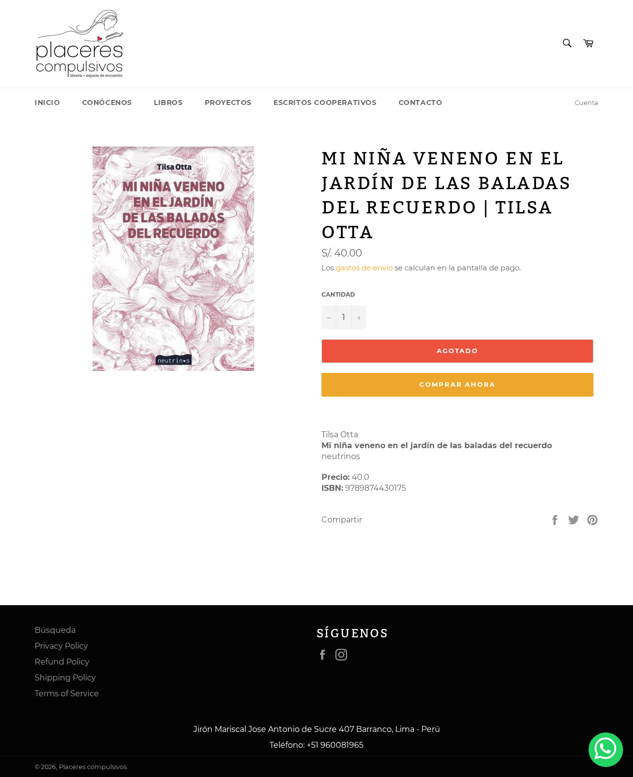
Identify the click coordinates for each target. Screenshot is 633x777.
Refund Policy (62, 662)
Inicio (47, 102)
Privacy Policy (61, 646)
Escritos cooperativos (325, 102)
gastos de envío (364, 267)
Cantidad (338, 294)
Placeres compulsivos (93, 767)
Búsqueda (55, 630)
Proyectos (228, 102)
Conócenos (107, 102)
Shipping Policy (65, 677)
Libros (168, 102)
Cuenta (586, 102)
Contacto (421, 102)
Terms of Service (67, 693)
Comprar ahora (457, 384)
